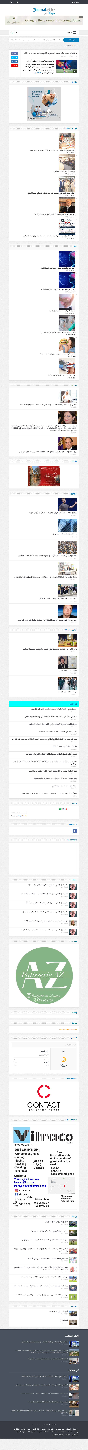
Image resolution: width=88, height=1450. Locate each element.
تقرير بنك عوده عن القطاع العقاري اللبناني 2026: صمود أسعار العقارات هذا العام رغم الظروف (44, 739)
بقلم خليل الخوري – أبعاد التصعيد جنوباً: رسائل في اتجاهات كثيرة (44, 929)
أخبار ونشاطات (31, 1431)
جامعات (70, 1431)
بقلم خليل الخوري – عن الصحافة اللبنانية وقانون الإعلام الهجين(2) (45, 893)
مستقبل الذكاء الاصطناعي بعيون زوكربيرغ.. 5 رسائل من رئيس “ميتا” (53, 512)
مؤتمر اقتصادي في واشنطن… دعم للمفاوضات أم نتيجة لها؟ (46, 920)
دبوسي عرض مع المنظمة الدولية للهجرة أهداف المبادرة (56, 40)
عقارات (52, 1431)
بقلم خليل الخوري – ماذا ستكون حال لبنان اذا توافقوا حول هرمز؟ (45, 911)
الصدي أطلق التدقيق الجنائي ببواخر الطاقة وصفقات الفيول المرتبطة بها (51, 754)
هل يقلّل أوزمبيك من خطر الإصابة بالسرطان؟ (61, 375)
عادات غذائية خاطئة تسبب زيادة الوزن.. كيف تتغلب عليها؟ (57, 353)
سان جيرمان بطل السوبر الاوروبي (56, 1221)
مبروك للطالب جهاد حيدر (68, 670)
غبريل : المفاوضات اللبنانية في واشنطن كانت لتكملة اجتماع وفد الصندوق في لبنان (48, 451)
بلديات (43, 1429)
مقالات (23, 1429)
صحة (29, 1429)
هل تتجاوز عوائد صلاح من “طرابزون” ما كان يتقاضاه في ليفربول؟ (45, 1239)
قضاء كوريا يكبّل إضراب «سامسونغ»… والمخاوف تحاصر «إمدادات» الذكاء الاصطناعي (47, 555)
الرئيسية (75, 1429)
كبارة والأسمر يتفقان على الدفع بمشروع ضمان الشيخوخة (48, 1358)
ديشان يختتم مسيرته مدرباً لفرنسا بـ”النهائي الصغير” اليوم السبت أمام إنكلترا (40, 1285)
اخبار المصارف (60, 1429)
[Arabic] (60, 809)
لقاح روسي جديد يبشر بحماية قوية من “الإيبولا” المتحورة (58, 332)
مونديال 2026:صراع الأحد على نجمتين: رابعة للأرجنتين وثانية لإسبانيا (44, 1276)
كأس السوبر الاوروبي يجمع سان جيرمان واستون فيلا (49, 1230)
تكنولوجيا (16, 1429)
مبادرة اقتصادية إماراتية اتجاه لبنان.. (64, 746)
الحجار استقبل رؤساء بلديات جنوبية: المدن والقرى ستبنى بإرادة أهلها (53, 771)
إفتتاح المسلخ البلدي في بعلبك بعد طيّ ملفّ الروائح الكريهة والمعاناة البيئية (51, 193)
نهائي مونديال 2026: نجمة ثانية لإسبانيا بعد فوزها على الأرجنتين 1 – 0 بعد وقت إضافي (41, 1249)
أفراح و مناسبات (61, 1431)
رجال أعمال (50, 1429)
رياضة (62, 56)
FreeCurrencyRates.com (68, 1029)
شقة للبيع (64, 1320)
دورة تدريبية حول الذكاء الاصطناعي (64, 171)
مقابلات (46, 1431)
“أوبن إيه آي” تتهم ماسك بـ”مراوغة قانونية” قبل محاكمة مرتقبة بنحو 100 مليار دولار (47, 620)
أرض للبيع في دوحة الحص (58, 1311)
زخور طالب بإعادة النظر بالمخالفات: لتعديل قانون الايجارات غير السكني (54, 214)
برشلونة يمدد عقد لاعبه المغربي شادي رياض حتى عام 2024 (50, 53)
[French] (66, 809)
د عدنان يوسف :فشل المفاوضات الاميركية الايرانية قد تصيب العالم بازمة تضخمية (48, 404)
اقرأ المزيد (37, 73)
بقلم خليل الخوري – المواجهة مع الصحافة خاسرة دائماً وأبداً (47, 902)
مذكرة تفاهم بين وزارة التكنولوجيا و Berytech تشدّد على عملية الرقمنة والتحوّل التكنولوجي (45, 577)
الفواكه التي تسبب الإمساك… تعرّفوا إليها (62, 311)
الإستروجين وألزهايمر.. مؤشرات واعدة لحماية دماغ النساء (58, 268)
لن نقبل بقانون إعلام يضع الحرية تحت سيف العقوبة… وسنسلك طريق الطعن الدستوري (49, 236)
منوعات (39, 1431)
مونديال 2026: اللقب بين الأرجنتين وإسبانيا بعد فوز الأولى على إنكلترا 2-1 (42, 1294)
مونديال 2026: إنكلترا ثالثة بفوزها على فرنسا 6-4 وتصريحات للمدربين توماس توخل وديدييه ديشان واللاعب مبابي (41, 1268)
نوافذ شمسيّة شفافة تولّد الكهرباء (64, 534)
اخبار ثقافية (35, 1429)
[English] (63, 809)
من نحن (67, 1434)
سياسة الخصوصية (57, 1434)
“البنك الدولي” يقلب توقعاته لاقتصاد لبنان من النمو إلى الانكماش (54, 709)
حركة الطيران (21, 1431)
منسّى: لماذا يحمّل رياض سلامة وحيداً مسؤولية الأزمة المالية (55, 778)
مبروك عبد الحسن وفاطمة (68, 691)
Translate (24, 816)
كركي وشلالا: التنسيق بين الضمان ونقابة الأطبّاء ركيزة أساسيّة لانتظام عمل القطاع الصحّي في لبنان (45, 762)
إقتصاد (68, 1429)
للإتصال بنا (75, 1434)
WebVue (49, 1424)
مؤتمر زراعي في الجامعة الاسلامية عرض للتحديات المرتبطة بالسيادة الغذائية (50, 648)
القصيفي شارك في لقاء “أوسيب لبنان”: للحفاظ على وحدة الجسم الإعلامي (52, 150)
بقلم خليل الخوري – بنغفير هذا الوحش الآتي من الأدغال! (48, 884)
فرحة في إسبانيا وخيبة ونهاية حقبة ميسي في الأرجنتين (48, 1258)
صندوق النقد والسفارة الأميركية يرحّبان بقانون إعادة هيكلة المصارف (53, 724)
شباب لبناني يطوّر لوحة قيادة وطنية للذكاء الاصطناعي (58, 598)
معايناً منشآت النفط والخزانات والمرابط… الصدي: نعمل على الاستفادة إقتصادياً (49, 793)
